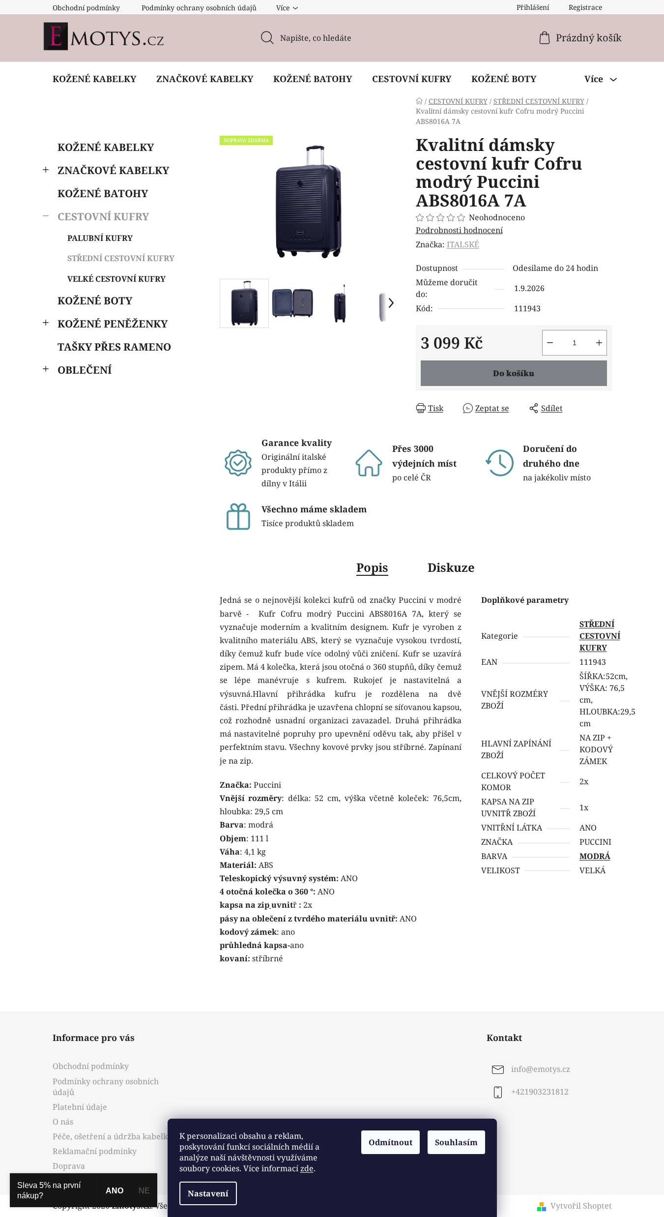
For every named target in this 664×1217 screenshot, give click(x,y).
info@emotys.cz (540, 1069)
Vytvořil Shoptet (581, 1205)
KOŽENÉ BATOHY (103, 193)
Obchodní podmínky (86, 7)
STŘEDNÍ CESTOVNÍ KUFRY (120, 258)
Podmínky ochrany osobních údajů (199, 7)
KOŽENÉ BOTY (95, 300)
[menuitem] (94, 78)
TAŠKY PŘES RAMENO (114, 347)
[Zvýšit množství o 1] (599, 342)
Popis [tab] (372, 567)
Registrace (585, 7)
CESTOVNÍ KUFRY (103, 216)
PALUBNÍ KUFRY (100, 238)
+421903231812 (540, 1092)
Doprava (69, 1165)
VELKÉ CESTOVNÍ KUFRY (116, 278)
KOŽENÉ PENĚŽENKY (113, 323)
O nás (63, 1121)
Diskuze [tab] (451, 567)
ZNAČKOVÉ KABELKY (113, 170)
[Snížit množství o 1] (550, 342)
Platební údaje (80, 1106)
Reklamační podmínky (95, 1151)
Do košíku (513, 373)
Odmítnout (390, 1142)
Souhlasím (456, 1142)
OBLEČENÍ (85, 370)
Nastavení (208, 1193)
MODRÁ (594, 856)
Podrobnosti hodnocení (459, 230)
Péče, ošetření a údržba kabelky (112, 1136)
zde (307, 1168)
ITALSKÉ (463, 244)
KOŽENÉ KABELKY (106, 147)
